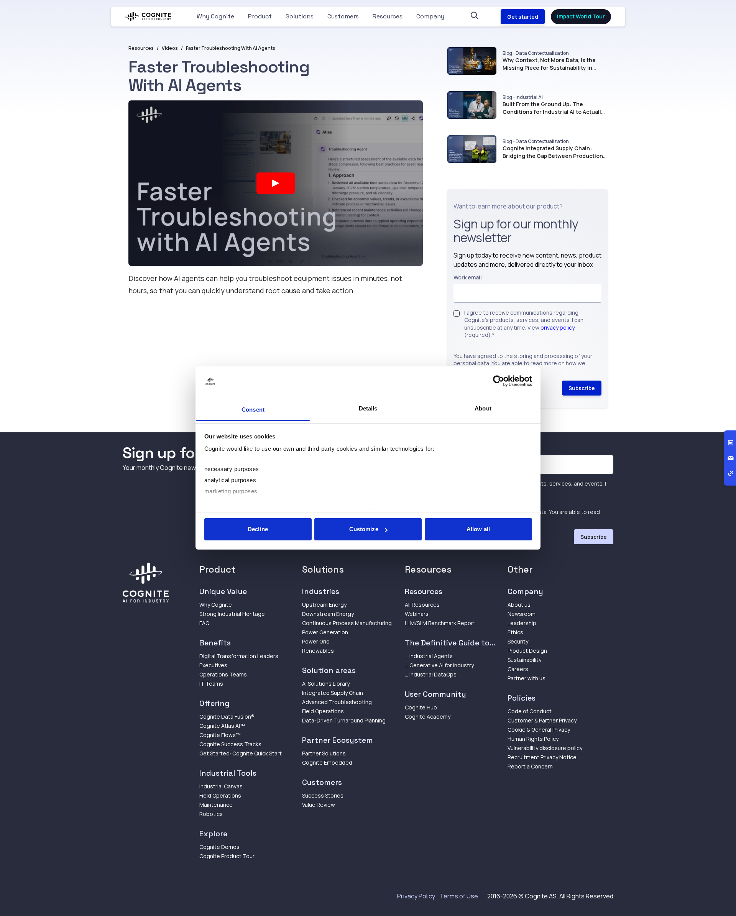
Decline (258, 529)
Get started (522, 16)
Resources (387, 16)
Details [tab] (368, 408)
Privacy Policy (416, 896)
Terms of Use (459, 896)
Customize (363, 529)
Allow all (478, 529)
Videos (170, 48)
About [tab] (483, 408)
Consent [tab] (253, 409)
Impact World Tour (581, 16)
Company (430, 16)
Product (260, 16)
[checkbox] (456, 313)
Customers (343, 16)
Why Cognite (215, 16)
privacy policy (557, 327)
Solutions (300, 16)
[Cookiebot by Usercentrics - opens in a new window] (498, 381)
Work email (467, 277)
